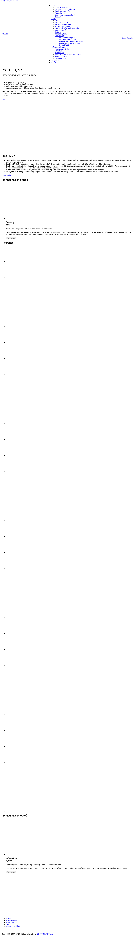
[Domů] (5, 34)
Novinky (58, 17)
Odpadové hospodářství (68, 39)
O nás (53, 5)
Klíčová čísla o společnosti (65, 9)
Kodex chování (11, 922)
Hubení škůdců (64, 45)
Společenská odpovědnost (65, 15)
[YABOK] (18, 915)
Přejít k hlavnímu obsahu (9, 1)
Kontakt (129, 38)
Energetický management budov (71, 41)
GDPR (8, 918)
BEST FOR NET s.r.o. (45, 934)
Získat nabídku (7, 175)
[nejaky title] (13, 633)
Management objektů (67, 38)
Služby (53, 19)
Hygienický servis (61, 22)
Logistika (58, 51)
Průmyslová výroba (62, 49)
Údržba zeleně (60, 30)
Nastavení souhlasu (13, 926)
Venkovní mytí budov (62, 26)
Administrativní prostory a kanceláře (68, 55)
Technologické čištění (63, 24)
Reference (55, 60)
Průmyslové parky (61, 56)
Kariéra (53, 62)
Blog (7, 924)
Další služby (59, 36)
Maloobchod (59, 53)
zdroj (3, 99)
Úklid (57, 21)
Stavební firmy (60, 58)
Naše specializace (58, 47)
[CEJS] (86, 894)
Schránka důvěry (12, 920)
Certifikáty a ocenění (62, 11)
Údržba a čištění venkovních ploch (68, 28)
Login (124, 38)
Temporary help (61, 34)
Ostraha (58, 32)
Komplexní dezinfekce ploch (69, 43)
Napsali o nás (60, 13)
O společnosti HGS (62, 7)
